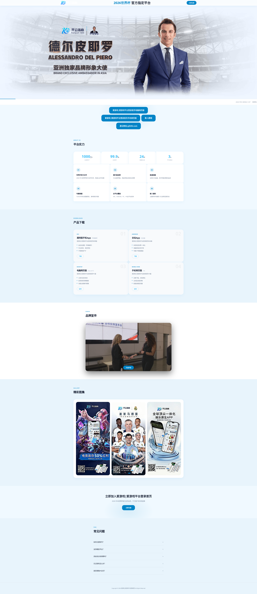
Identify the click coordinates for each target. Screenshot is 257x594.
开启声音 (128, 367)
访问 (80, 289)
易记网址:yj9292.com (128, 126)
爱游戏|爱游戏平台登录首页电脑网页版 (128, 110)
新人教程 (148, 118)
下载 (80, 256)
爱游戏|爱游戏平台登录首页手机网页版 (121, 118)
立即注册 (191, 3)
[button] (117, 473)
